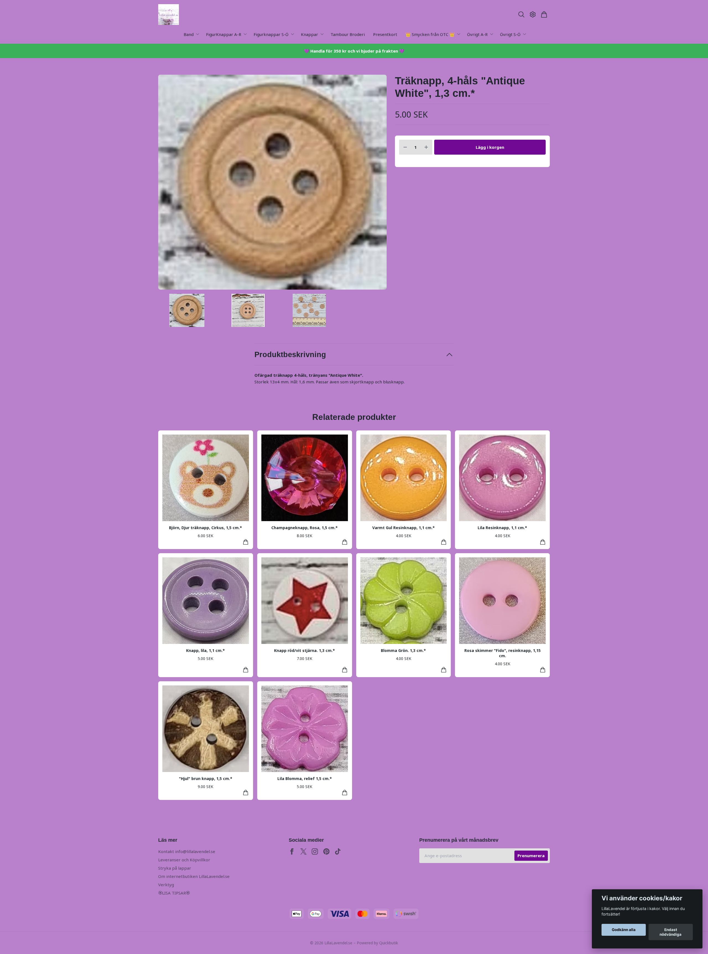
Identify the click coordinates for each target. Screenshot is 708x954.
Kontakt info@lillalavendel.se (186, 851)
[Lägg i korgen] (246, 542)
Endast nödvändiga (670, 932)
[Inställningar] (532, 14)
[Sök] (521, 14)
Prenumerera (531, 855)
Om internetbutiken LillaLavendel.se (194, 876)
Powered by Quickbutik (377, 942)
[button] (377, 184)
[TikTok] (338, 851)
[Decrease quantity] (405, 147)
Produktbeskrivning (290, 354)
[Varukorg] (544, 14)
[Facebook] (292, 851)
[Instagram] (315, 851)
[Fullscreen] (272, 182)
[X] (303, 851)
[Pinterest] (326, 851)
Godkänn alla (624, 930)
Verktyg (166, 884)
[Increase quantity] (426, 147)
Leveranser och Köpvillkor (184, 859)
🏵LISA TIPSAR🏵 (174, 893)
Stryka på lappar (174, 868)
